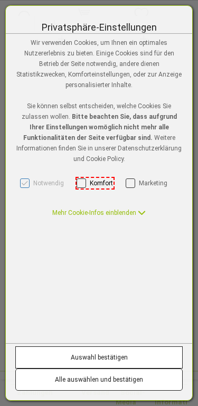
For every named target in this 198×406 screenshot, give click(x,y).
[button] (99, 213)
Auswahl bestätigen (99, 357)
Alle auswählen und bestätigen (99, 379)
